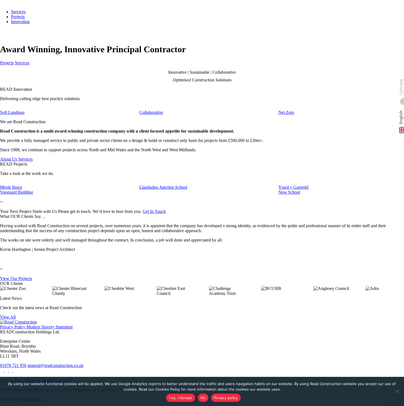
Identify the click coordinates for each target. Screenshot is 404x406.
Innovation (20, 21)
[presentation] (0, 201)
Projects (18, 16)
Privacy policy (226, 398)
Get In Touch (154, 211)
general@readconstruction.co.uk (55, 365)
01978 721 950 (13, 365)
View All (8, 317)
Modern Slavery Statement (49, 327)
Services (22, 63)
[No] (397, 391)
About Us (8, 159)
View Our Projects (16, 278)
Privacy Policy (12, 327)
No (203, 398)
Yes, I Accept (180, 398)
